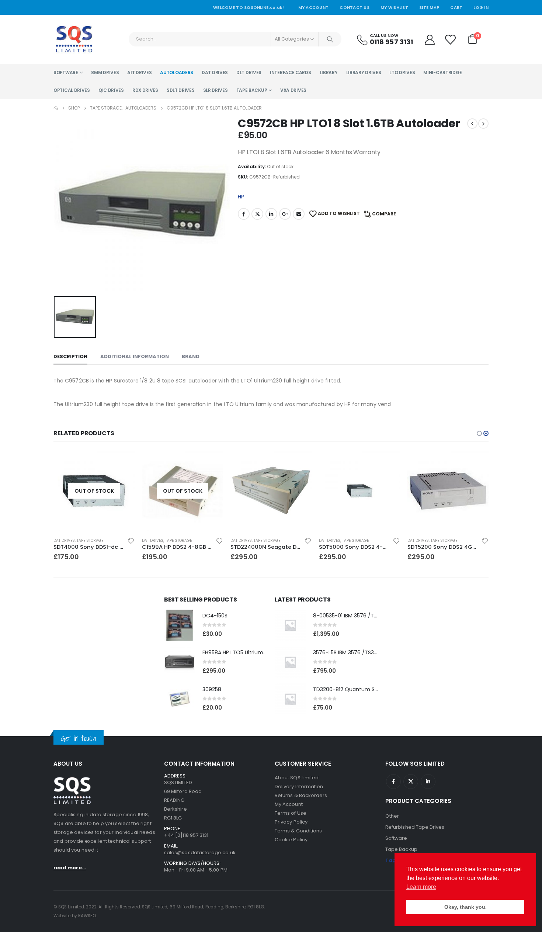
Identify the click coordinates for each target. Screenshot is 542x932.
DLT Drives (248, 72)
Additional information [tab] (134, 356)
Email (299, 214)
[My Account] (429, 39)
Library (329, 72)
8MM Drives (105, 72)
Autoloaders (176, 72)
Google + (285, 214)
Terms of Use (290, 813)
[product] (271, 490)
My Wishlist (394, 7)
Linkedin (428, 781)
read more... (69, 867)
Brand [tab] (190, 356)
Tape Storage (90, 540)
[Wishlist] (450, 39)
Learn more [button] (421, 887)
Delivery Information (299, 786)
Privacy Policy (291, 821)
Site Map (429, 7)
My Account (313, 7)
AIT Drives (139, 72)
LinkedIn (271, 214)
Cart (456, 7)
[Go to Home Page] (55, 108)
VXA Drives (293, 90)
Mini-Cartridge (442, 72)
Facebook (244, 214)
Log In (481, 7)
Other (392, 816)
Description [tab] (70, 356)
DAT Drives (215, 72)
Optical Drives (71, 90)
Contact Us (354, 7)
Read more (122, 462)
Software (65, 72)
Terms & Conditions (298, 830)
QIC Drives (111, 90)
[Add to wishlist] (131, 540)
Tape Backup (251, 90)
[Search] (330, 39)
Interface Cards (290, 72)
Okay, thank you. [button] (465, 907)
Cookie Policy (291, 839)
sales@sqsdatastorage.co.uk (200, 852)
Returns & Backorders (301, 795)
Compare (384, 214)
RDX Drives (145, 90)
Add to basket (299, 462)
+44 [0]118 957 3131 (186, 835)
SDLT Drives (181, 90)
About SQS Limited (297, 777)
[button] (479, 433)
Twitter (257, 214)
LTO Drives (402, 72)
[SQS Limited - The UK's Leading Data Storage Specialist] (73, 39)
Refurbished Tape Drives (415, 827)
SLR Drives (215, 90)
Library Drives (363, 72)
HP (241, 196)
